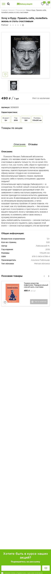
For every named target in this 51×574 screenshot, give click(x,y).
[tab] (19, 144)
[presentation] (44, 276)
